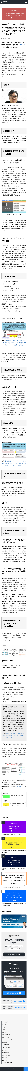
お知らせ (4, 1032)
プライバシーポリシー (7, 1055)
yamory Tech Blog (7, 1062)
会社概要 (4, 1050)
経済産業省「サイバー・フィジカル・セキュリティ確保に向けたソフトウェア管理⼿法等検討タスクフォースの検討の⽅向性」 (14, 343)
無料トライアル (5, 1037)
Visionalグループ (6, 1052)
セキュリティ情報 (6, 1047)
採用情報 (4, 1060)
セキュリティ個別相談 (7, 1040)
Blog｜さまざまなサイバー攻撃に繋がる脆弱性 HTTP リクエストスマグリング (13, 904)
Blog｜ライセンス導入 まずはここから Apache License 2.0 (13, 869)
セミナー (4, 1027)
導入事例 (4, 1024)
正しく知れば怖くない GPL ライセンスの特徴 (11, 834)
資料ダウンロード (22, 2)
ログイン (16, 2)
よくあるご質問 (5, 1045)
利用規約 (4, 1057)
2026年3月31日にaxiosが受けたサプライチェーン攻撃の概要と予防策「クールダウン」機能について (13, 886)
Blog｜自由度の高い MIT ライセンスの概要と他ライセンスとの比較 (13, 851)
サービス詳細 (5, 1022)
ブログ (3, 1029)
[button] (26, 2)
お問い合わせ (19, 2)
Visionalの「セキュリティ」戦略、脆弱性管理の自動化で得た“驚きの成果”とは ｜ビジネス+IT (14, 735)
